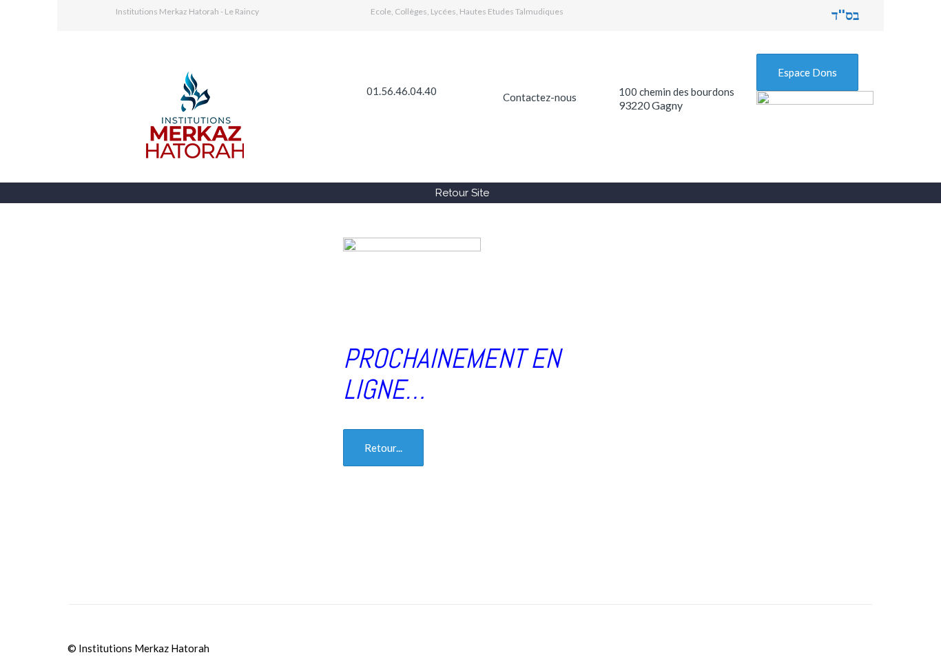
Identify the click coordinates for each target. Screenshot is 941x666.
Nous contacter (698, 555)
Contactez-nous (540, 97)
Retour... (383, 447)
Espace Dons (807, 72)
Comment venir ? (427, 555)
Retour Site (462, 193)
